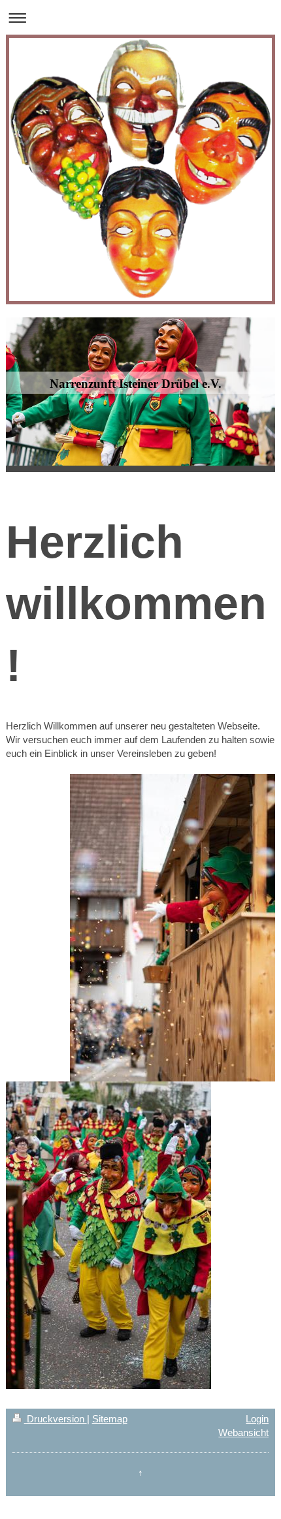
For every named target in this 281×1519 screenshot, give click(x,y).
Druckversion (55, 1418)
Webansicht (243, 1432)
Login (257, 1418)
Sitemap (109, 1418)
